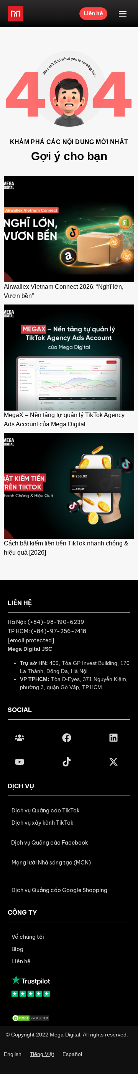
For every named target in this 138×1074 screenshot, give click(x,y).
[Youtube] (19, 762)
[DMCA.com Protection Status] (31, 1017)
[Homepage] (15, 13)
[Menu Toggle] (123, 14)
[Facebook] (66, 738)
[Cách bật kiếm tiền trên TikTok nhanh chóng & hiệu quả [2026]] (69, 485)
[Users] (19, 738)
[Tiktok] (66, 762)
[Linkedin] (113, 738)
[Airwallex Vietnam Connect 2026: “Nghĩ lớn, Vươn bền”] (69, 229)
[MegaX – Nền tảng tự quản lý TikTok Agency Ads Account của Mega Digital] (69, 357)
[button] (49, 843)
